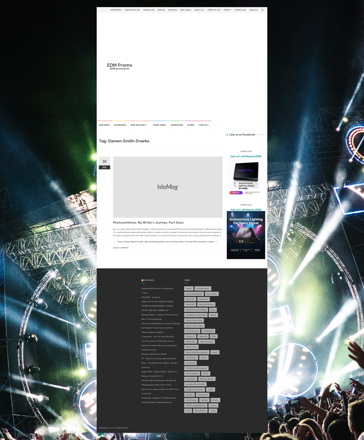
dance (213, 315)
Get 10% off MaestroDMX (246, 156)
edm (146, 241)
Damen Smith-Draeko (133, 241)
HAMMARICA (116, 10)
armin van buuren (194, 294)
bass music (212, 294)
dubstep (203, 336)
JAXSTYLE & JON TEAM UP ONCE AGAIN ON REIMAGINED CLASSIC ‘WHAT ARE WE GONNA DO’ (157, 306)
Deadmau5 (208, 331)
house (204, 357)
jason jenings (192, 373)
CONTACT (253, 10)
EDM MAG (172, 10)
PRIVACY (227, 10)
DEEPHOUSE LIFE (132, 10)
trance (213, 405)
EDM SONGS (185, 10)
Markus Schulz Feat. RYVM (154, 354)
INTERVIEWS (120, 125)
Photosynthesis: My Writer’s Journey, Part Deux (148, 222)
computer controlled (196, 315)
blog (213, 309)
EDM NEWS (104, 125)
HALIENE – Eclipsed (150, 297)
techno (204, 400)
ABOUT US (199, 10)
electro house (206, 341)
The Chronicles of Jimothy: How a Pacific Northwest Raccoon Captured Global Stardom (159, 345)
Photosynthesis (200, 241)
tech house (191, 400)
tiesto (215, 400)
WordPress (122, 427)
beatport (203, 299)
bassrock (190, 299)
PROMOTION (240, 10)
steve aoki (202, 394)
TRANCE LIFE (148, 10)
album (189, 288)
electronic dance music (197, 352)
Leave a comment (121, 247)
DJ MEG (190, 125)
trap (188, 410)
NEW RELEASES (138, 125)
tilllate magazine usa (196, 405)
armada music (202, 288)
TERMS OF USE (213, 10)
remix (210, 389)
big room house (206, 304)
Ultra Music (200, 410)
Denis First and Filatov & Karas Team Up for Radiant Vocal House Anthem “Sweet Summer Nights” (160, 327)
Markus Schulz (207, 379)
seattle (189, 394)
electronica (191, 347)
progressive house (194, 389)
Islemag (102, 427)
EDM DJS (161, 10)
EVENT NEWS (159, 125)
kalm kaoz (191, 379)
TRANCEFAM (176, 125)
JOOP (205, 373)
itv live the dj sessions (196, 368)
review (211, 241)
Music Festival (185, 241)
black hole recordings (196, 309)
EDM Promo (119, 65)
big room (190, 304)
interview (173, 241)
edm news (190, 341)
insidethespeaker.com (159, 241)
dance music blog (194, 320)
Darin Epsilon (192, 331)
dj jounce (190, 336)
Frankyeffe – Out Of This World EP (157, 336)
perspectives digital (195, 384)
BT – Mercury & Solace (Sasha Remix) (158, 358)
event (215, 352)
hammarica (191, 357)
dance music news (194, 325)
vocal (212, 410)
